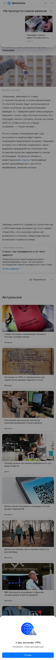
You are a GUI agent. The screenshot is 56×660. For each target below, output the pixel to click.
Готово (28, 655)
